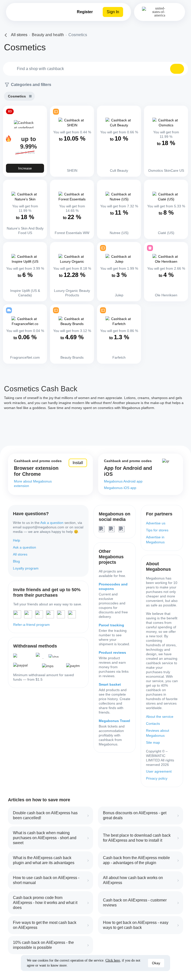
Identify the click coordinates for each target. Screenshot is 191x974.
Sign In (113, 12)
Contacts (153, 724)
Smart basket (110, 684)
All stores (20, 554)
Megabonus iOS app (120, 488)
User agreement (159, 771)
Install (78, 463)
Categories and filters (31, 84)
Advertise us (155, 523)
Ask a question (51, 523)
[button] (177, 69)
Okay (156, 963)
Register (85, 12)
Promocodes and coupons (113, 586)
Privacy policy (156, 778)
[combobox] (95, 69)
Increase (25, 168)
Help (16, 540)
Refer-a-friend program (31, 625)
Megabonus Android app (123, 481)
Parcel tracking (111, 625)
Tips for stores (157, 530)
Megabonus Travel (114, 721)
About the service (159, 717)
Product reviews (112, 652)
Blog (16, 561)
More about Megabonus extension (33, 483)
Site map (153, 742)
